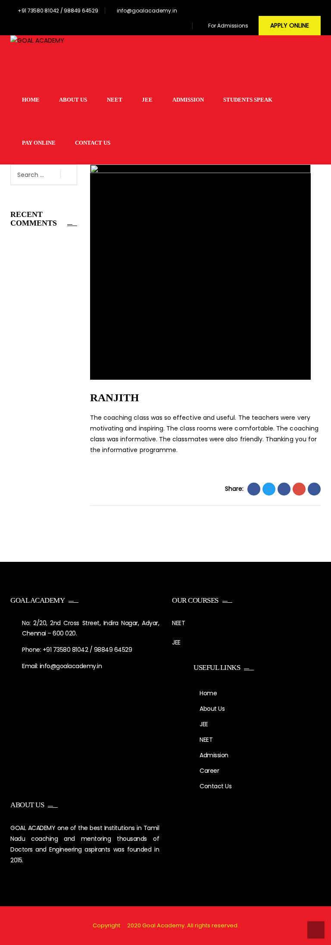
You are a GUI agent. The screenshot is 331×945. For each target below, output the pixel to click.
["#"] (135, 26)
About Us (73, 99)
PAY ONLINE (39, 142)
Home (31, 99)
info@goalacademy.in (147, 10)
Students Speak (247, 99)
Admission (188, 99)
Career (209, 770)
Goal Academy (163, 925)
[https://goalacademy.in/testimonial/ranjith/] (299, 489)
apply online (289, 25)
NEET (114, 99)
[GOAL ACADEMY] (37, 56)
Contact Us (92, 142)
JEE (147, 99)
